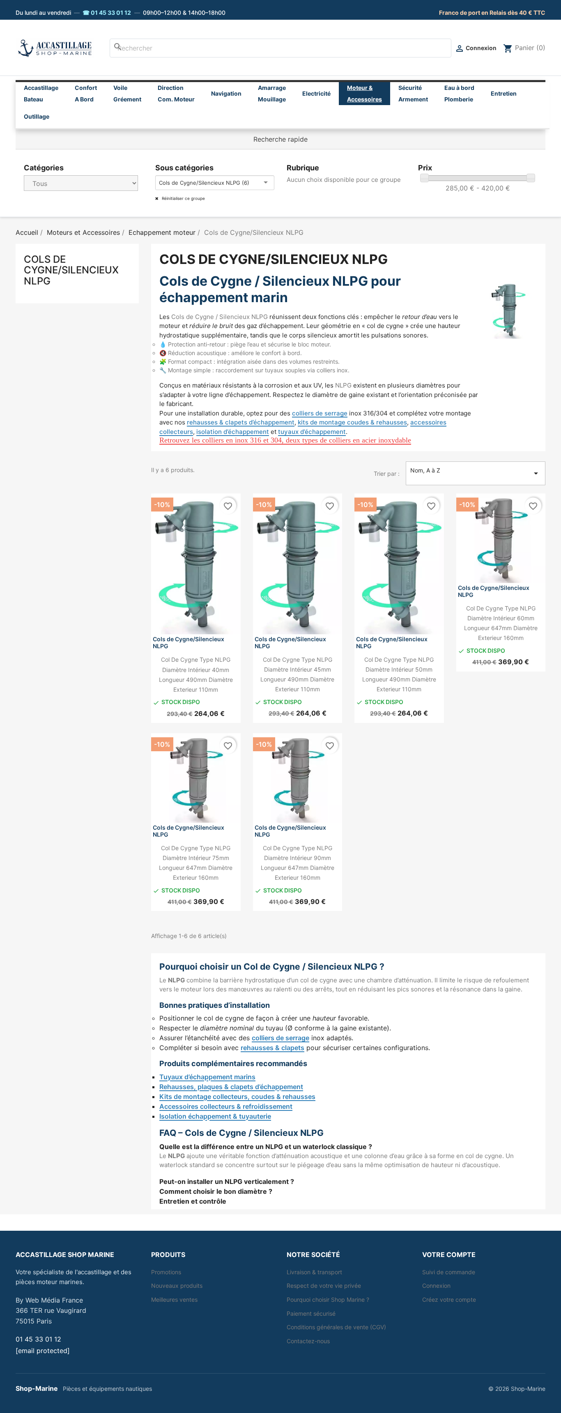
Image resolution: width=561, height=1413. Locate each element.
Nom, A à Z (475, 472)
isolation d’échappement (232, 432)
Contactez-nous (308, 1340)
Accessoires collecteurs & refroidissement (225, 1106)
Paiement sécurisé (311, 1313)
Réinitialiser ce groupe (183, 198)
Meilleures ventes (174, 1299)
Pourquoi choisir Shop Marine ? (328, 1299)
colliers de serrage (319, 413)
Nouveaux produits (176, 1285)
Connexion (436, 1285)
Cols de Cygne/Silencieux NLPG (71, 270)
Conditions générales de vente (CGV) (336, 1327)
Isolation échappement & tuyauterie (215, 1116)
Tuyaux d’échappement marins (207, 1077)
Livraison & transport (314, 1271)
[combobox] (280, 48)
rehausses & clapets (272, 1048)
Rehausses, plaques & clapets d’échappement (231, 1087)
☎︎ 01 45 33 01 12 (107, 12)
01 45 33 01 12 (38, 1339)
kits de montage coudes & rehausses (352, 422)
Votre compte (449, 1254)
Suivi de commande (448, 1271)
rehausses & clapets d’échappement (240, 422)
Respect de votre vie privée (324, 1285)
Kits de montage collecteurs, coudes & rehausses (237, 1096)
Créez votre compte (449, 1299)
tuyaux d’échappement (312, 432)
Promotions (166, 1271)
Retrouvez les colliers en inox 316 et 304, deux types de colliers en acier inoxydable (285, 440)
